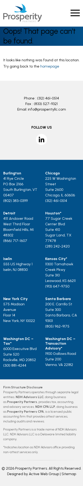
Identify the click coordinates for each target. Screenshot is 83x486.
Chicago (52, 173)
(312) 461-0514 (48, 98)
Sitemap (69, 474)
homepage (49, 66)
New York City (15, 299)
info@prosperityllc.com (47, 109)
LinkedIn (41, 139)
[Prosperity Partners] (22, 21)
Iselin (7, 259)
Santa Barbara (58, 299)
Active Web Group (44, 474)
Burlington (12, 173)
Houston (52, 213)
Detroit (9, 213)
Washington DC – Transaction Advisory (60, 344)
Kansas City (55, 259)
